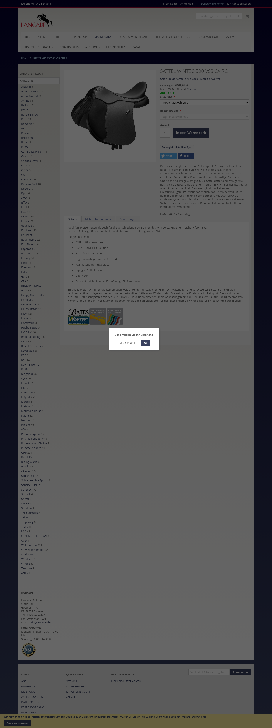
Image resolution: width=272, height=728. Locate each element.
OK (145, 343)
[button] (129, 343)
